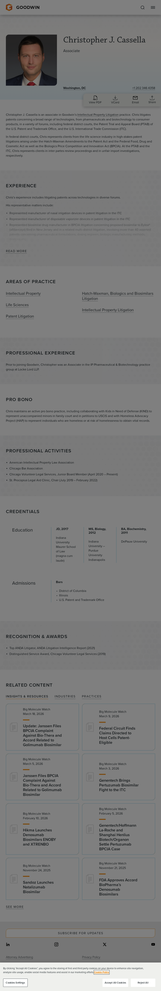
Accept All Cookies (115, 983)
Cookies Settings (15, 983)
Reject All (143, 983)
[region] (80, 977)
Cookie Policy (101, 972)
